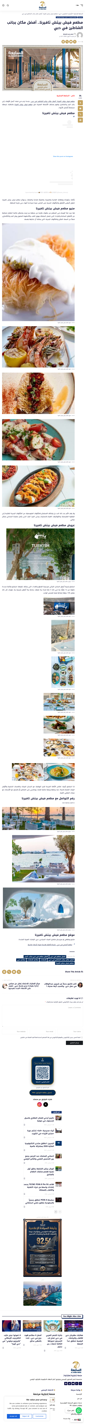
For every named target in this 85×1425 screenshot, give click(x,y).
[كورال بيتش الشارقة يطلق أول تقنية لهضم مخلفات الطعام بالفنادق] (58, 1168)
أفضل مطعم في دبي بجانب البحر (36, 956)
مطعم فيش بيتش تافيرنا (23, 104)
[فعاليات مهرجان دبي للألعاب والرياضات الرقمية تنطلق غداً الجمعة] (73, 1326)
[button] (81, 5)
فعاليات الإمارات (72, 1331)
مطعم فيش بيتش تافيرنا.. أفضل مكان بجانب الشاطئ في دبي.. (52, 101)
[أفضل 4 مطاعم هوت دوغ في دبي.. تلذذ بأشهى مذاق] (32, 1326)
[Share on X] (74, 41)
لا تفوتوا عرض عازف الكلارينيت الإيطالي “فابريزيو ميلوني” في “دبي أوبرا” (11, 1339)
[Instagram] (80, 1383)
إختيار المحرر (79, 1328)
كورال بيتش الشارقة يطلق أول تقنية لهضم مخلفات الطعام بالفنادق (40, 1171)
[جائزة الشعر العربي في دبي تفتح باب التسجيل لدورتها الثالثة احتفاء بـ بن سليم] (53, 1326)
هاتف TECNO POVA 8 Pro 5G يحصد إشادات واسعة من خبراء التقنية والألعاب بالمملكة (39, 1187)
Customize (39, 1416)
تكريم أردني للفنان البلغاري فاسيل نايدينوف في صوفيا (39, 1119)
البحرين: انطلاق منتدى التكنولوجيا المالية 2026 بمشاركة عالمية (39, 1145)
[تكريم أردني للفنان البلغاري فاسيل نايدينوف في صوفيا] (58, 1118)
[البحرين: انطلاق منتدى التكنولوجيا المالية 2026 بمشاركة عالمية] (58, 1143)
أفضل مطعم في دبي (57, 956)
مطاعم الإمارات (33, 959)
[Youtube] (73, 1383)
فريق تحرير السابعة (68, 34)
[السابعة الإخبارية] (42, 5)
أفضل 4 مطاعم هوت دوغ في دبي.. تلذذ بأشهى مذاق (32, 1338)
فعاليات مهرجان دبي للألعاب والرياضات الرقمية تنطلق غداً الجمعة (74, 1339)
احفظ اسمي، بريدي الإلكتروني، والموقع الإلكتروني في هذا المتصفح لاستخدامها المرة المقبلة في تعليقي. (50, 1037)
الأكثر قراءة (71, 1328)
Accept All (13, 1416)
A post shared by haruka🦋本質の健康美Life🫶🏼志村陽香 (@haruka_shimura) (46, 192)
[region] (27, 1408)
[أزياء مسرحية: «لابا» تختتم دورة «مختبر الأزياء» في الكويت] (58, 1130)
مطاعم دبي (21, 959)
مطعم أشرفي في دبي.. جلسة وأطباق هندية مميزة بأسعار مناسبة (50, 944)
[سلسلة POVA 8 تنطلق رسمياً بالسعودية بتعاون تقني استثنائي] (58, 1200)
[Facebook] (65, 1383)
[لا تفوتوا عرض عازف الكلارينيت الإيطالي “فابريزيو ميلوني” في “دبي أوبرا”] (11, 1326)
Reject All (25, 1416)
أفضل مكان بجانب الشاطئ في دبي (61, 959)
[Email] (71, 41)
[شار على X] (45, 1104)
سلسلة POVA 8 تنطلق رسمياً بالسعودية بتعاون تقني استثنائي (39, 1201)
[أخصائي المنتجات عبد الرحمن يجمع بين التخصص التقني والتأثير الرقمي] (58, 1156)
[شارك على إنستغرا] (39, 1104)
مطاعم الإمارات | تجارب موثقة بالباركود (66, 17)
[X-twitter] (76, 1383)
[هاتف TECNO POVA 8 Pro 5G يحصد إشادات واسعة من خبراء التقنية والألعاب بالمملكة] (58, 1184)
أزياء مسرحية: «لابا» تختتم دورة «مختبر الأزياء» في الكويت (40, 1132)
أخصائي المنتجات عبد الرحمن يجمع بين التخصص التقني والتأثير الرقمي (39, 1157)
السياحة (80, 17)
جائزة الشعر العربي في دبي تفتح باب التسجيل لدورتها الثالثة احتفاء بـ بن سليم (54, 1341)
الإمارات (43, 959)
